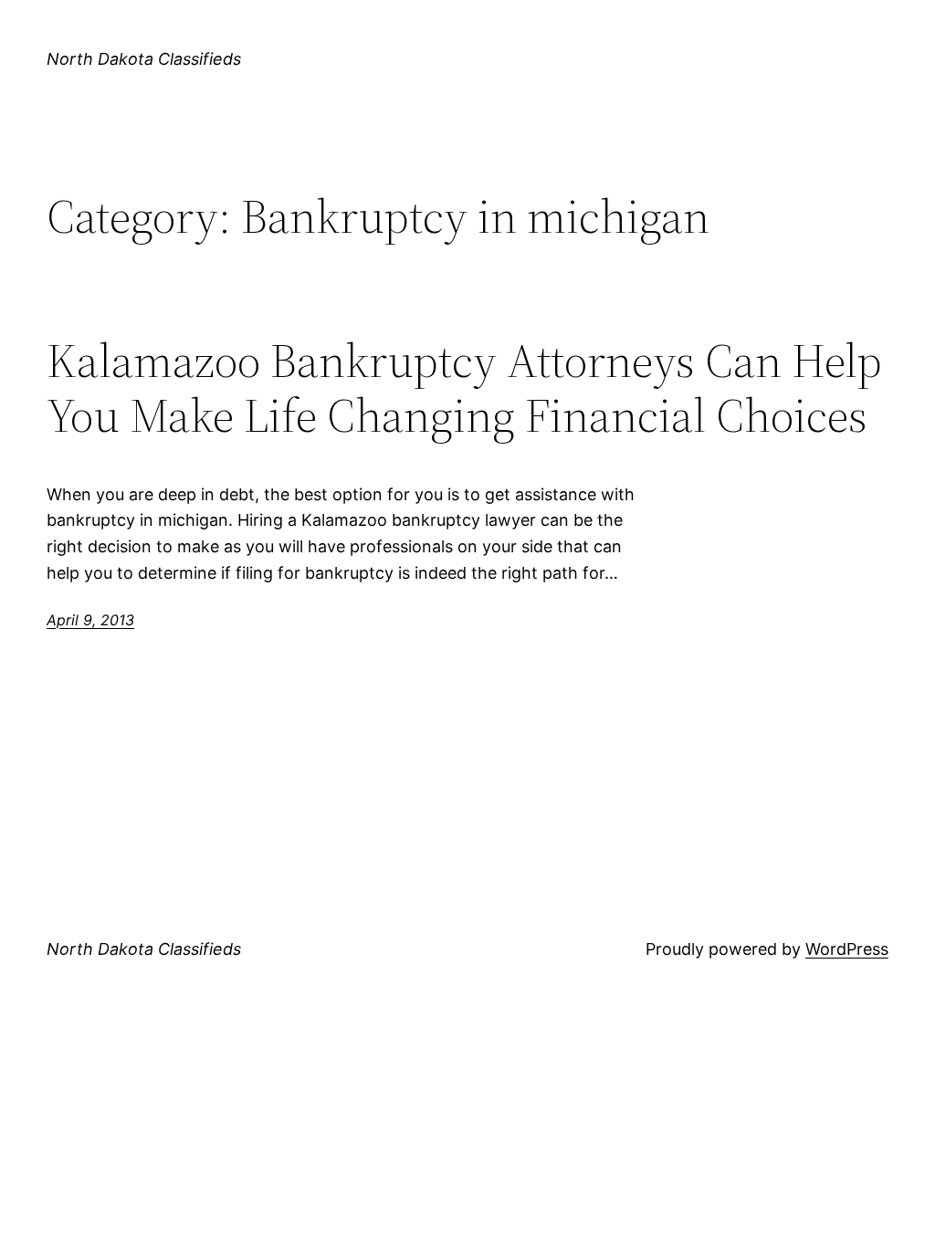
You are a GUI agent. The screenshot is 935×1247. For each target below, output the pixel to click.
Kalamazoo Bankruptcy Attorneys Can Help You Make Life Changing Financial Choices (464, 388)
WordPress (846, 949)
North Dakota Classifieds (144, 58)
